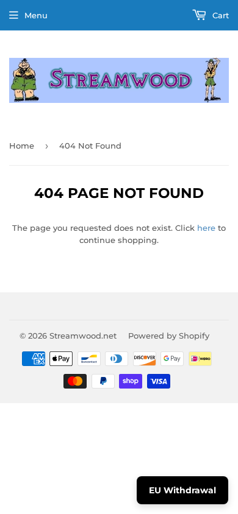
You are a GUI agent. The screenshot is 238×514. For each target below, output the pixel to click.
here (206, 228)
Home (21, 145)
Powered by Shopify (168, 335)
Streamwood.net (83, 335)
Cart (219, 15)
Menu (36, 15)
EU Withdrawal (182, 490)
